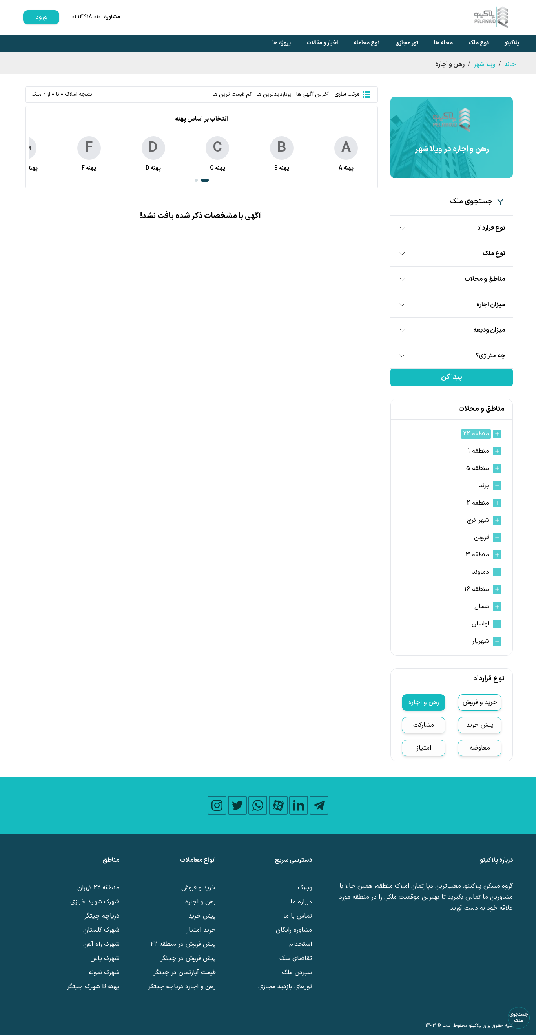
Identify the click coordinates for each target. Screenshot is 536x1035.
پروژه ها (281, 43)
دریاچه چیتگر (101, 916)
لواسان (480, 624)
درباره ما (301, 902)
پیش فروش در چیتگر (188, 958)
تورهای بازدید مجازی (285, 986)
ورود (41, 17)
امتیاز (423, 748)
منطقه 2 (478, 503)
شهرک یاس (104, 958)
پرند (484, 485)
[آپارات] (278, 805)
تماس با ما (297, 916)
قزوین (481, 537)
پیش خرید (480, 725)
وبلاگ (305, 887)
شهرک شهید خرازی (94, 902)
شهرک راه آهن (101, 944)
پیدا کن (451, 377)
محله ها (443, 43)
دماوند (480, 572)
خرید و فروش (480, 702)
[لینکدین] (298, 805)
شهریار (480, 641)
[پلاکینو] (491, 17)
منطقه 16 (476, 589)
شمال (481, 606)
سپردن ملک (297, 972)
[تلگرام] (319, 805)
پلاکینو (511, 43)
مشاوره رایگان (294, 930)
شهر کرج (478, 520)
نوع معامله (366, 43)
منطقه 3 (477, 555)
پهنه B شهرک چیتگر (93, 986)
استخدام (300, 944)
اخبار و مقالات (322, 43)
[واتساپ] (257, 805)
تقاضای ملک (295, 958)
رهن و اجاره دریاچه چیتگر (182, 986)
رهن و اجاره (423, 702)
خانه (510, 64)
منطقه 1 (478, 451)
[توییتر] (237, 805)
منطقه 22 (476, 434)
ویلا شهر (484, 64)
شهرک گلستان (101, 930)
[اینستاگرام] (217, 805)
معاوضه (480, 748)
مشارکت (423, 725)
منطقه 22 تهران (98, 887)
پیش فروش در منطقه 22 (183, 944)
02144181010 (86, 17)
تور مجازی (406, 43)
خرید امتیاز (201, 930)
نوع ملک (479, 43)
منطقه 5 (477, 468)
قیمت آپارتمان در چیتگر (184, 972)
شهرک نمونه (104, 972)
